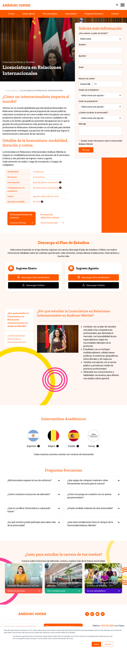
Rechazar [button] (108, 644)
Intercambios (71, 14)
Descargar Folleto (35, 285)
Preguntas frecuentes (93, 14)
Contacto (115, 14)
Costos (11, 14)
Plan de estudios (50, 14)
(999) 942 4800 (107, 625)
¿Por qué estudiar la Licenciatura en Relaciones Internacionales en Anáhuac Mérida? (18, 319)
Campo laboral (28, 14)
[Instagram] (92, 614)
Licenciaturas (11, 90)
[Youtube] (97, 614)
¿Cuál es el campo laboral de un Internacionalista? (16, 338)
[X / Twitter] (103, 614)
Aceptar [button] (96, 644)
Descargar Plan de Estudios (35, 277)
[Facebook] (87, 614)
